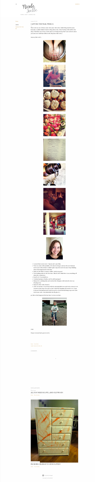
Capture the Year (19, 27)
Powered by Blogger (49, 475)
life (16, 28)
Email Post (36, 343)
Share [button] (16, 21)
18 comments (37, 395)
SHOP (26, 14)
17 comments (36, 466)
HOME (22, 14)
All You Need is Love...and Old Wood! (47, 392)
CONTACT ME (31, 14)
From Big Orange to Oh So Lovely (45, 464)
